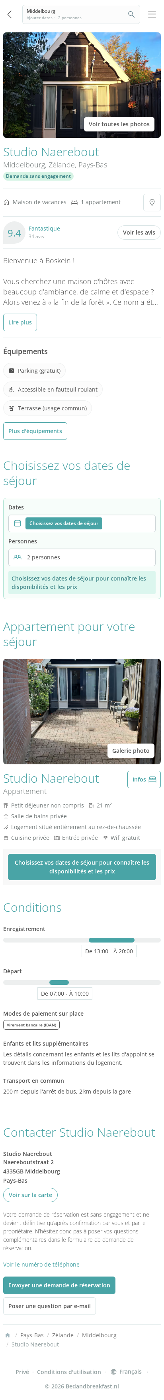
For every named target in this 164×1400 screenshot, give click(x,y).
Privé (22, 1372)
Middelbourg (24, 164)
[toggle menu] (152, 14)
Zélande (62, 164)
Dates (16, 507)
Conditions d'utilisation (69, 1372)
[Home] (7, 1335)
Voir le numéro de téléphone (41, 1264)
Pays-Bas (92, 164)
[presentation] (82, 523)
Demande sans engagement (38, 176)
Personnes (22, 541)
